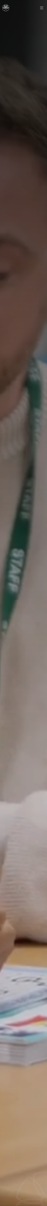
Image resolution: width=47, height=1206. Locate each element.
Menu (41, 8)
